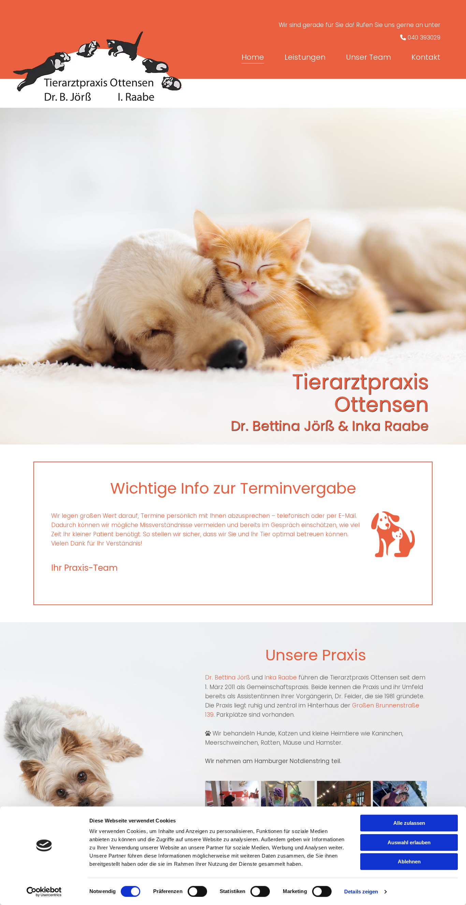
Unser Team (368, 57)
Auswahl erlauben (409, 842)
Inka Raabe (280, 677)
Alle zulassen (409, 823)
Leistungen (305, 57)
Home (253, 57)
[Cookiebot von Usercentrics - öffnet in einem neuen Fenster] (44, 892)
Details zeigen (361, 891)
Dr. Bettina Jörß (227, 677)
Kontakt (425, 57)
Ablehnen (409, 861)
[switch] (197, 891)
